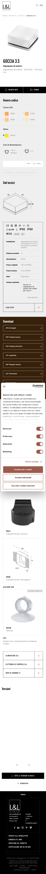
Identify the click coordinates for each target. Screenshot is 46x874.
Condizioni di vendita (20, 870)
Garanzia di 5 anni (15, 839)
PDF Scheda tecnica (13, 337)
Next (29, 765)
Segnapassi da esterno (12, 66)
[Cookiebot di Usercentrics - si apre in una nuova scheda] (32, 386)
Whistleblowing (24, 868)
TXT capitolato (11, 355)
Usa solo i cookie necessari (23, 486)
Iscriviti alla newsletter (18, 836)
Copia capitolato (32, 297)
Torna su (23, 794)
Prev (17, 765)
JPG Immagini (11, 328)
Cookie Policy (32, 866)
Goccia (22, 15)
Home (4, 15)
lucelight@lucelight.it (31, 823)
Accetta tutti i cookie (23, 469)
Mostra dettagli (32, 462)
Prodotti (13, 15)
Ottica (5, 129)
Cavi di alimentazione (12, 145)
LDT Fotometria (11, 374)
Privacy (22, 866)
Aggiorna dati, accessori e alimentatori (20, 172)
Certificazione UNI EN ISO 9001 (20, 847)
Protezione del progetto (18, 843)
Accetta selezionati (23, 477)
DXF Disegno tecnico (13, 364)
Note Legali (14, 866)
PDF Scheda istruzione (14, 346)
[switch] (39, 436)
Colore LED (8, 107)
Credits (33, 870)
